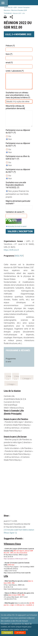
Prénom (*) (10, 45)
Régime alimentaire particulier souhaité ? (18, 202)
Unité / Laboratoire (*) (15, 71)
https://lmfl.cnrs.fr (11, 250)
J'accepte (7, 632)
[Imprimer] (6, 17)
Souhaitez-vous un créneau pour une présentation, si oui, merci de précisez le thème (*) (18, 95)
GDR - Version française (21, 7)
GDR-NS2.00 (8, 7)
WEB (17, 255)
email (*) (9, 62)
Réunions (7, 10)
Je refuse (20, 632)
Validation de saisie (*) (15, 212)
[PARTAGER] (12, 17)
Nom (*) (9, 54)
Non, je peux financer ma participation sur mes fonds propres (17, 194)
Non (10, 139)
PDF (21, 255)
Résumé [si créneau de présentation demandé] (15, 107)
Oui (9, 136)
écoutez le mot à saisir (17, 226)
